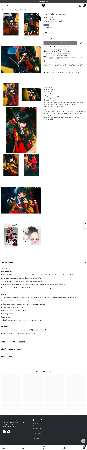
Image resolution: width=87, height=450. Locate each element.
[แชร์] (84, 43)
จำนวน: (45, 32)
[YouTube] (8, 431)
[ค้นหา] (7, 6)
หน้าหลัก (3, 10)
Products (10, 10)
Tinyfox (51, 17)
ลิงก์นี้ (34, 333)
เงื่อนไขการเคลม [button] (7, 357)
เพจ (15, 278)
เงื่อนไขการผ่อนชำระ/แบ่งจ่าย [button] (11, 349)
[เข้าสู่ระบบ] (80, 6)
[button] (43, 262)
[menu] (2, 6)
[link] (81, 43)
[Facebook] (4, 431)
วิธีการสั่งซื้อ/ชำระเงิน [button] (9, 262)
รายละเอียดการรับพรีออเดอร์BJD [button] (13, 342)
